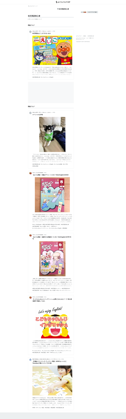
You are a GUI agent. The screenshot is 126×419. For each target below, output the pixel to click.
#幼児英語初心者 (36, 77)
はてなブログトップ (80, 39)
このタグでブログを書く (92, 12)
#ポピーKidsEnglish (37, 224)
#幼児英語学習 (35, 290)
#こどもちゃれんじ (36, 350)
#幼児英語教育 (35, 226)
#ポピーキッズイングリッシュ (63, 290)
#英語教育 (53, 407)
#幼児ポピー (54, 226)
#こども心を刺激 (58, 164)
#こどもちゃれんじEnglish (55, 228)
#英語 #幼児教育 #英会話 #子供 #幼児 (51, 224)
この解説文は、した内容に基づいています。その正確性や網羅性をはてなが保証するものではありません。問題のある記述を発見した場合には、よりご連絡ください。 (35, 19)
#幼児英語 (43, 352)
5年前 (54, 31)
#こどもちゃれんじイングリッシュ (40, 228)
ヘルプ (87, 38)
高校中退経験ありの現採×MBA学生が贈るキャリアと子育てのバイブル (46, 359)
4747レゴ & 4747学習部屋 (37, 172)
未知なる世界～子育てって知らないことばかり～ (42, 31)
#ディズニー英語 (40, 407)
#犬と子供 (65, 164)
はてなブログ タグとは (80, 38)
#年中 (48, 352)
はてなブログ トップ (33, 6)
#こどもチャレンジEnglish (47, 77)
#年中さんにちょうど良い (56, 352)
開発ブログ (91, 38)
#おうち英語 (43, 226)
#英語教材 (64, 228)
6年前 (62, 359)
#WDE (33, 407)
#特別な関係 (35, 166)
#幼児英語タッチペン (56, 288)
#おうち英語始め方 (44, 290)
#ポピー (48, 226)
